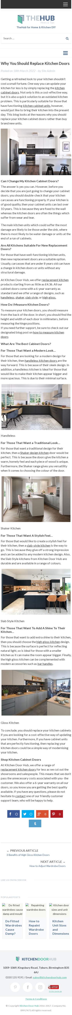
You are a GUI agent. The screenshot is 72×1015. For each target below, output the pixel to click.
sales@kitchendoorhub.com (50, 977)
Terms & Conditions (36, 998)
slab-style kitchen (38, 545)
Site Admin (48, 70)
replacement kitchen (55, 280)
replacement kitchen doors (18, 769)
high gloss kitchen (48, 642)
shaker (20, 297)
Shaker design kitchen (34, 452)
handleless (7, 297)
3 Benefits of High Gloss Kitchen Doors (28, 852)
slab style (31, 297)
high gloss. (49, 297)
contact (20, 796)
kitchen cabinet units (36, 105)
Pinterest (15, 987)
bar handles (45, 663)
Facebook (27, 987)
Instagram (40, 987)
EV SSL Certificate (55, 991)
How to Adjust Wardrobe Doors (47, 864)
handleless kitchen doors (41, 360)
